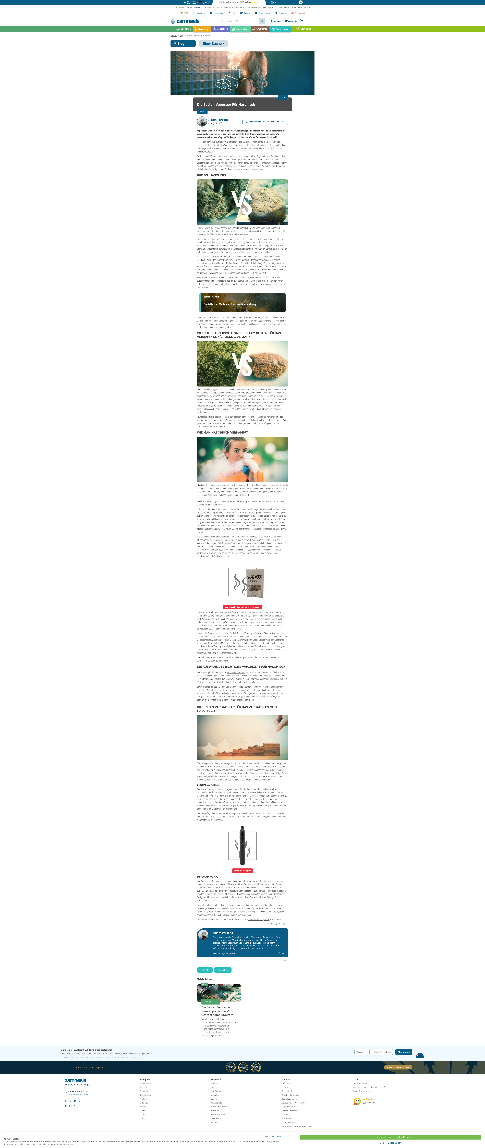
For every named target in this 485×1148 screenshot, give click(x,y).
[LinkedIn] (279, 953)
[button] (202, 121)
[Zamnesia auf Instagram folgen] (70, 1101)
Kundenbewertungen (218, 1103)
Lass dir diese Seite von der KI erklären (267, 121)
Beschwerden (286, 1119)
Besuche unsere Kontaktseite (78, 1094)
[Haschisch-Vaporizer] (242, 73)
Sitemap (214, 1122)
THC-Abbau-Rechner (360, 1083)
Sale (141, 1119)
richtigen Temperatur (262, 162)
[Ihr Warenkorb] (303, 21)
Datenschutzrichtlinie (104, 1057)
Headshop (143, 1087)
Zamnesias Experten (218, 1115)
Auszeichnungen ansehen (398, 1067)
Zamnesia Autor (216, 1111)
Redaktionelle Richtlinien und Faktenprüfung (297, 1126)
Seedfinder (214, 1083)
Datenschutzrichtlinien (273, 1136)
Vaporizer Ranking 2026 (258, 919)
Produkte (205, 970)
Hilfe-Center (286, 1083)
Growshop (143, 1107)
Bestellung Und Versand (290, 1095)
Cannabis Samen (145, 1083)
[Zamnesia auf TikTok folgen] (65, 1105)
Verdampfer (144, 1091)
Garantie (285, 1115)
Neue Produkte (216, 1091)
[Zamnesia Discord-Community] (75, 1105)
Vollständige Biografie (224, 953)
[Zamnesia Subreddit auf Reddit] (70, 1105)
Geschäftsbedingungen (290, 1099)
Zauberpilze (144, 1103)
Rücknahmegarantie (289, 1107)
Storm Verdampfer (242, 870)
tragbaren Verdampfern (253, 522)
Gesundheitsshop (146, 1095)
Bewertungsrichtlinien (289, 1111)
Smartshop (143, 1099)
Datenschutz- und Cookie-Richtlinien (294, 1103)
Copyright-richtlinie (288, 1122)
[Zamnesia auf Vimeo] (75, 1101)
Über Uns (214, 1099)
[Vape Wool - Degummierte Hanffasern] (242, 582)
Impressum (286, 1087)
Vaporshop (223, 970)
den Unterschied (272, 228)
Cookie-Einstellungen (390, 1142)
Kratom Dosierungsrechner (362, 1091)
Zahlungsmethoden (289, 1091)
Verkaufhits (215, 1095)
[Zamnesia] (193, 21)
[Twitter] (283, 952)
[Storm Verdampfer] (242, 845)
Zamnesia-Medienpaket (219, 1107)
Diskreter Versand (217, 1119)
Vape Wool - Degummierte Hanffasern (242, 607)
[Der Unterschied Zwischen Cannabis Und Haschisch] (242, 202)
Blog (212, 1087)
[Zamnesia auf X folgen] (79, 1101)
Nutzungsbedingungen (123, 1057)
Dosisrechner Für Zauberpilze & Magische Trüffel (369, 1087)
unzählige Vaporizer (236, 672)
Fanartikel (143, 1111)
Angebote (143, 1115)
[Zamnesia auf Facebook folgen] (65, 1101)
